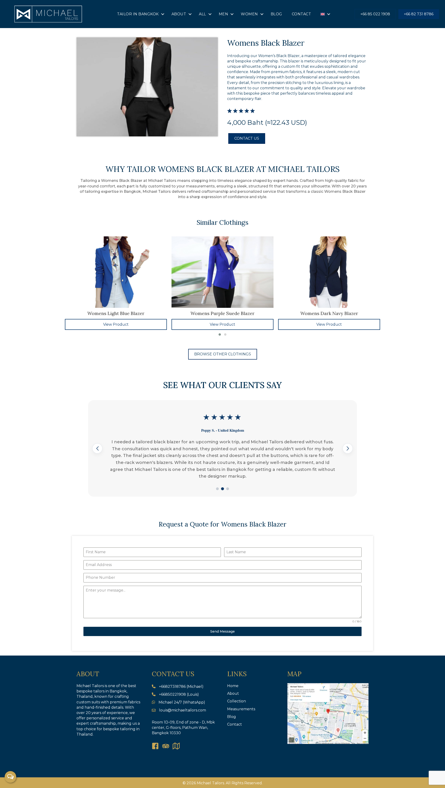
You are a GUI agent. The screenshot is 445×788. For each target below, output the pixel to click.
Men (223, 14)
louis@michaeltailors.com (182, 710)
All (202, 14)
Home (232, 686)
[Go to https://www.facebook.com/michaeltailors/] (155, 746)
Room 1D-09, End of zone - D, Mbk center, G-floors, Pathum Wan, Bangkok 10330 (183, 727)
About (179, 14)
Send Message (222, 631)
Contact (301, 14)
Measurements (241, 709)
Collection (236, 701)
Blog (276, 14)
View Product (116, 324)
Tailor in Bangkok (138, 14)
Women (249, 14)
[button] (163, 14)
